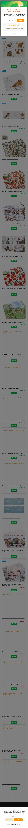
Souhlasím (18, 820)
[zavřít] (24, 3)
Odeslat (20, 20)
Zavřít (14, 33)
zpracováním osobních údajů (15, 28)
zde (20, 824)
